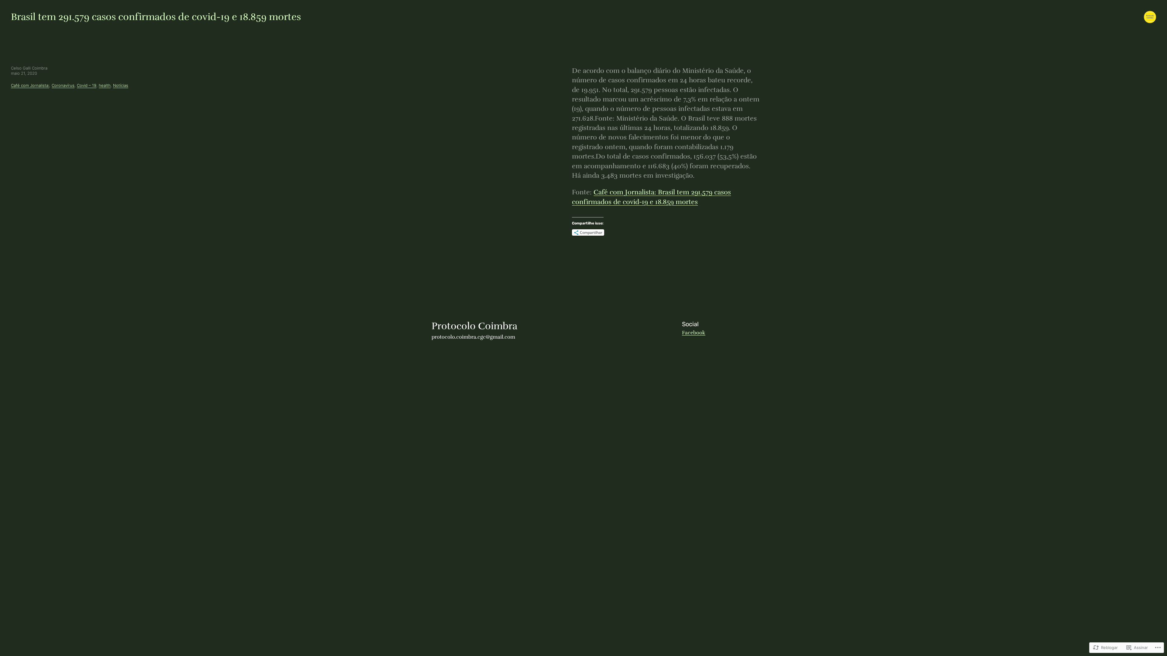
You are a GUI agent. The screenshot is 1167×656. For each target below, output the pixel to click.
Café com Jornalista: (30, 85)
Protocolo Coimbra (474, 326)
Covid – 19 (86, 85)
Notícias (120, 85)
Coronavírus (63, 85)
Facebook (693, 333)
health (105, 85)
